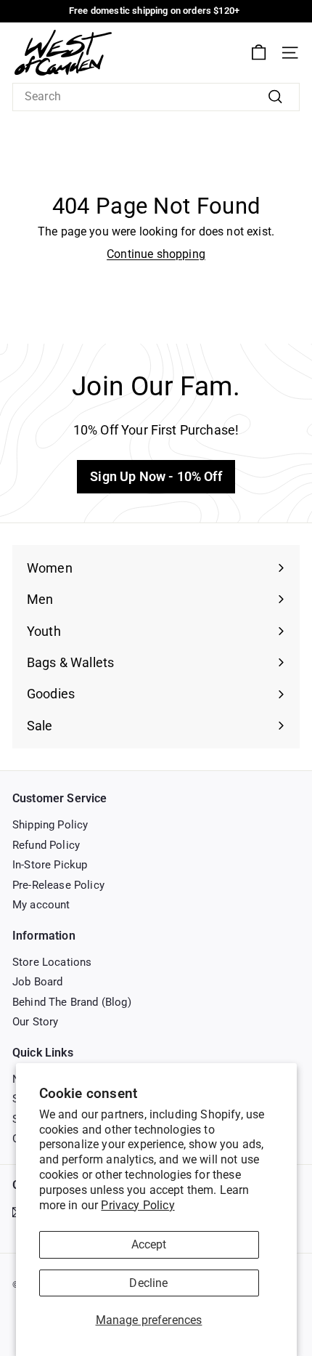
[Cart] (259, 52)
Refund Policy (46, 845)
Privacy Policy (137, 1205)
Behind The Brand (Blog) (71, 1002)
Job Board (37, 981)
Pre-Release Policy (58, 885)
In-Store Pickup (49, 864)
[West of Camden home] (63, 53)
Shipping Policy (50, 824)
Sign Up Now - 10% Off (155, 476)
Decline (148, 1283)
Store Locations (51, 962)
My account (41, 904)
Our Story (35, 1021)
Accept (149, 1244)
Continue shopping (156, 254)
